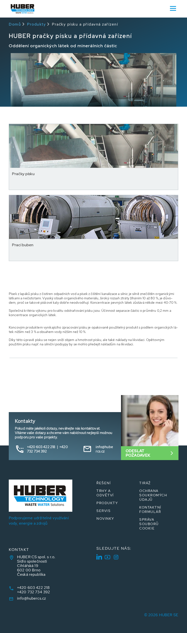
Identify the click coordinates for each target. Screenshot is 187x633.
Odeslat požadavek (138, 453)
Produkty (36, 24)
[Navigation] (173, 8)
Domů (15, 24)
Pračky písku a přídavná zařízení (85, 24)
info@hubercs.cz (104, 449)
